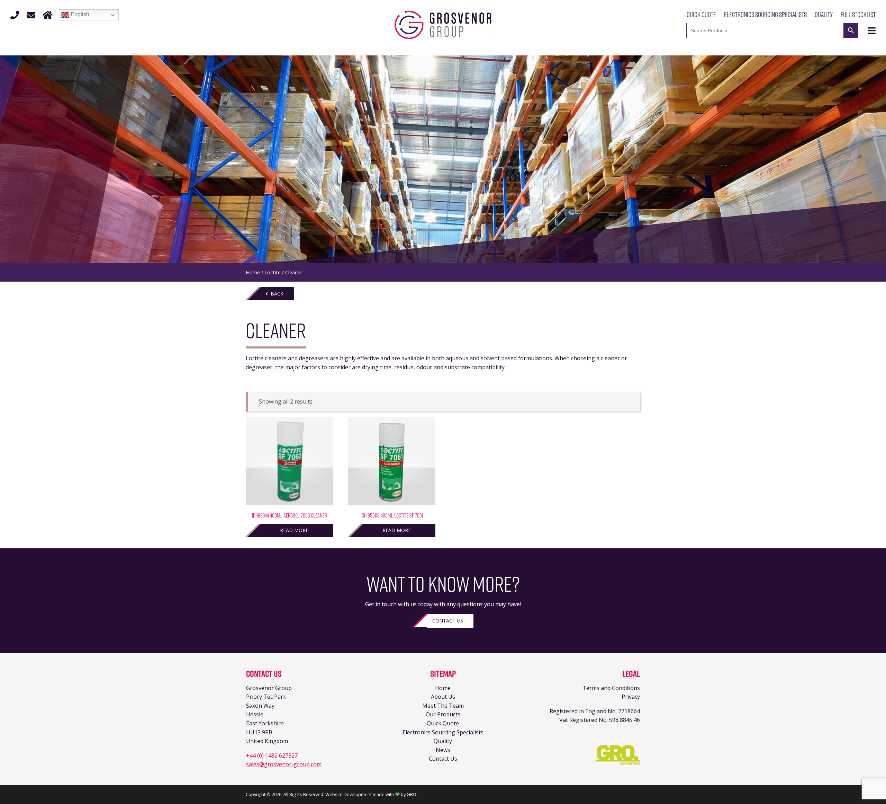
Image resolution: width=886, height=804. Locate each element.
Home (253, 272)
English (79, 14)
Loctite (272, 272)
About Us (443, 696)
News (443, 750)
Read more (294, 530)
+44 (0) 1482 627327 (272, 755)
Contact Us (447, 620)
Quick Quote (701, 14)
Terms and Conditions (611, 688)
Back (275, 293)
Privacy (631, 696)
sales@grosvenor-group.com (284, 764)
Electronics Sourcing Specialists (765, 14)
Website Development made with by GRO (370, 794)
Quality (824, 14)
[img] (872, 30)
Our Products (443, 714)
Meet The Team (443, 705)
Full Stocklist (858, 14)
